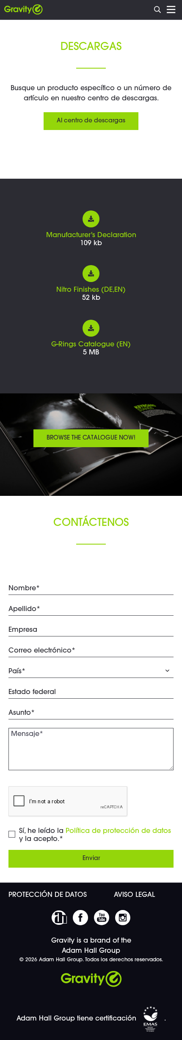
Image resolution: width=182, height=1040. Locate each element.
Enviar (91, 859)
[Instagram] (122, 917)
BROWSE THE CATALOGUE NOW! (91, 438)
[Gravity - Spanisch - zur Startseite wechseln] (23, 9)
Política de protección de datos (118, 831)
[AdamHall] (59, 917)
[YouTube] (101, 917)
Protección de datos (47, 895)
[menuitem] (158, 8)
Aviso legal (134, 895)
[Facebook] (80, 917)
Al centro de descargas (91, 121)
